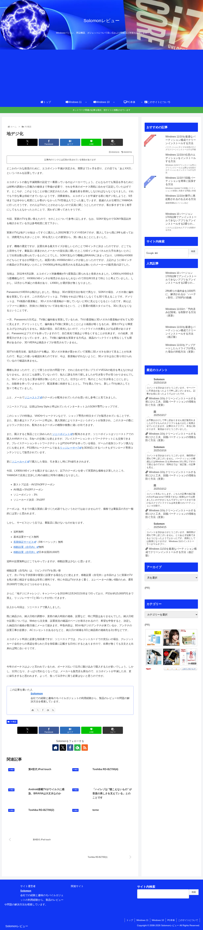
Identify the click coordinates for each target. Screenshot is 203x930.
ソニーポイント (61, 434)
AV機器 (13, 722)
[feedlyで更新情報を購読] (48, 710)
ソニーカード (19, 461)
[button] (113, 142)
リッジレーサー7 (69, 447)
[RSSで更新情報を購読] (53, 710)
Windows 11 (142, 920)
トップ (129, 920)
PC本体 (171, 920)
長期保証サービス (23, 542)
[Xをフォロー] (38, 710)
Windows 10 (158, 920)
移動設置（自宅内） (24, 547)
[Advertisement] (101, 73)
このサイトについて (188, 920)
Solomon (37, 693)
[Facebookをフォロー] (43, 710)
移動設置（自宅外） (24, 552)
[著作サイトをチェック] (33, 710)
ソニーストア (32, 397)
